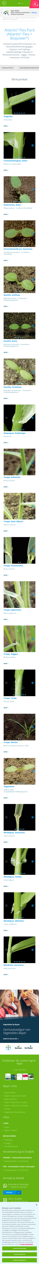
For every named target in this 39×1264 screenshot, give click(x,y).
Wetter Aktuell (11, 1130)
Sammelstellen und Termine (16, 1161)
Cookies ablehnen (19, 1254)
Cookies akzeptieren (19, 1260)
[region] (19, 1233)
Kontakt (9, 1192)
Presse (7, 1109)
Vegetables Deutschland (15, 1112)
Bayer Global (10, 1092)
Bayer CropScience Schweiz (16, 1105)
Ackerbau (9, 1140)
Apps (7, 1127)
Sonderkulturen (11, 1146)
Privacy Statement (26, 1244)
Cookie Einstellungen (19, 1248)
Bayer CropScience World (15, 1096)
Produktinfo (7, 68)
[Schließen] (1, 12)
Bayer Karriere (11, 1099)
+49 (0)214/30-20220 (19, 1201)
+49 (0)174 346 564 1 (19, 1187)
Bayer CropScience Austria (16, 1102)
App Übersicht (20, 1069)
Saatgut (8, 1143)
